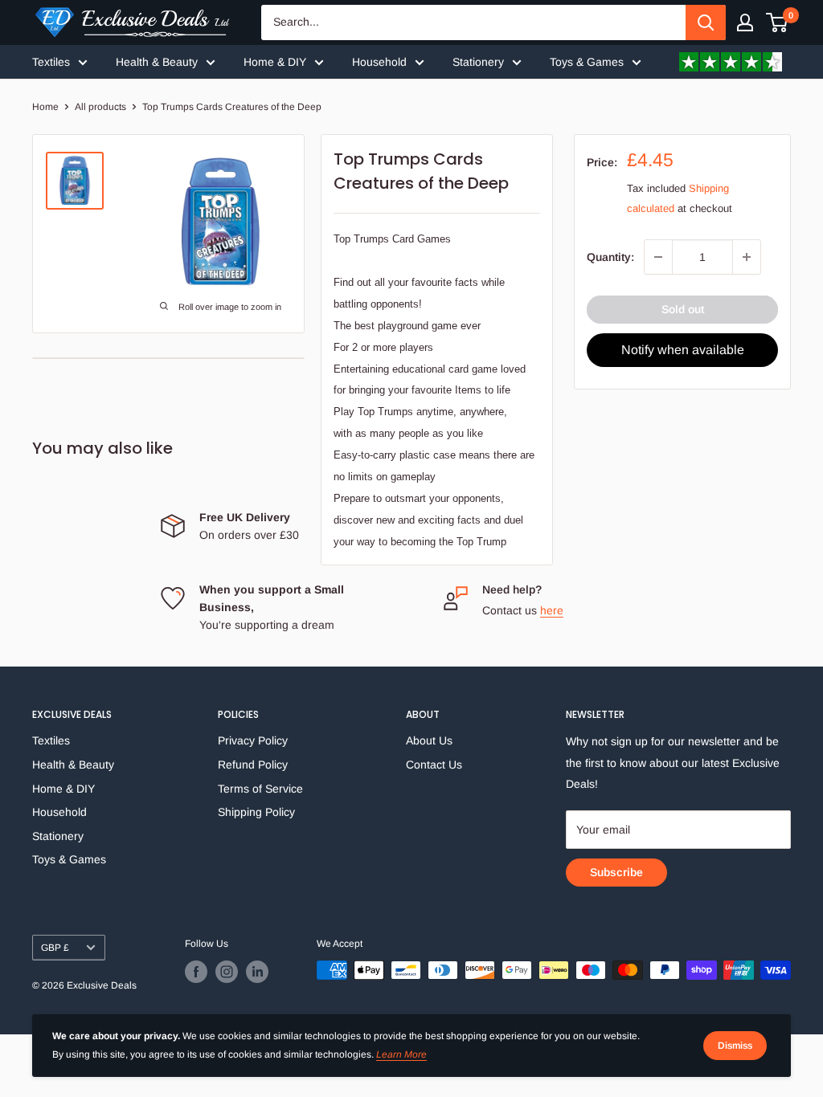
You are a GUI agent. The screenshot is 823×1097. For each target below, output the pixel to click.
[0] (778, 22)
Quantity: (610, 257)
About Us (429, 740)
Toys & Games (587, 61)
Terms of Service (260, 788)
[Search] (706, 22)
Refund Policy (253, 764)
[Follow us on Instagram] (226, 971)
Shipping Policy (256, 811)
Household (379, 61)
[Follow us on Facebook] (196, 971)
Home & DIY (275, 61)
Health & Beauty (157, 61)
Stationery (478, 61)
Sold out (682, 309)
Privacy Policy (253, 740)
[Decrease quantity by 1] (658, 257)
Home (45, 106)
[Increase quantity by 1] (746, 257)
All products (100, 106)
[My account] (745, 22)
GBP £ (55, 947)
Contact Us (434, 764)
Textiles (51, 61)
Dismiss (735, 1045)
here (551, 610)
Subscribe (616, 872)
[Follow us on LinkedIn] (257, 971)
